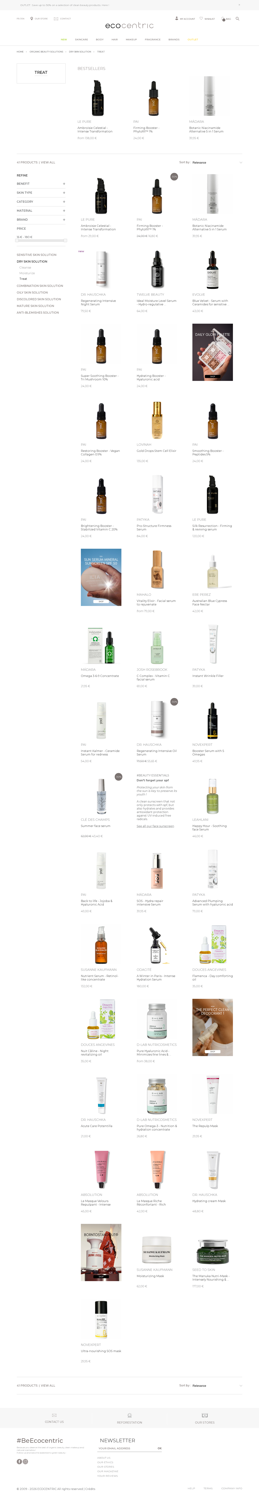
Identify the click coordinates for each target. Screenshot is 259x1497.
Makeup (131, 39)
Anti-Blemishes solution (38, 312)
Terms (208, 1488)
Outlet (193, 39)
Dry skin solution (32, 261)
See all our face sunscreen (155, 826)
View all (48, 162)
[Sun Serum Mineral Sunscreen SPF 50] (101, 577)
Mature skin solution (35, 306)
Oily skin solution (32, 292)
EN (22, 18)
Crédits (90, 1489)
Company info (231, 1488)
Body (100, 39)
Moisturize (27, 273)
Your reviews (107, 1475)
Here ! (105, 5)
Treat (23, 279)
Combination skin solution (40, 286)
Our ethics (105, 1462)
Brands (174, 39)
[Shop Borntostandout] (101, 1252)
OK (160, 1448)
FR (18, 18)
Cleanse (25, 267)
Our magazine (107, 1471)
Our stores (105, 1466)
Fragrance (153, 39)
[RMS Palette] (212, 352)
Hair (115, 39)
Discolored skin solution (39, 299)
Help (191, 1488)
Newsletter (112, 1440)
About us (103, 1457)
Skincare (81, 39)
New (64, 39)
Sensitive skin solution (36, 255)
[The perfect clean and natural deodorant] (212, 1027)
